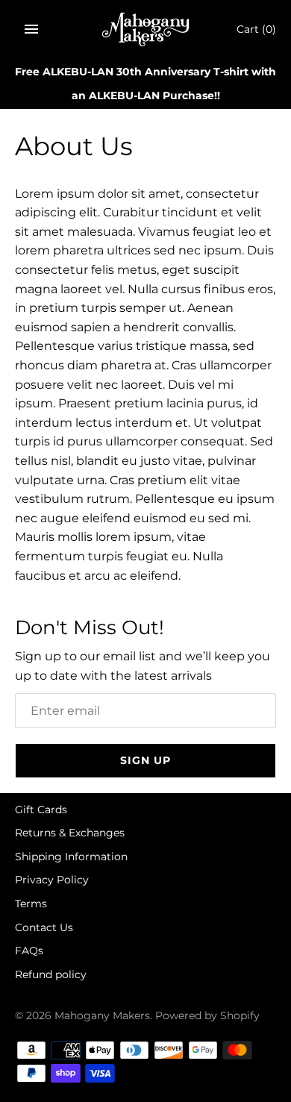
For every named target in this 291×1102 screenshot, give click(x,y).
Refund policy (51, 974)
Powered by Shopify (207, 1015)
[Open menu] (31, 29)
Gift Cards (41, 809)
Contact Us (44, 927)
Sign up (145, 760)
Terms (31, 904)
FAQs (29, 951)
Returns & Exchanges (70, 833)
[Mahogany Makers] (146, 29)
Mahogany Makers (102, 1015)
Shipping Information (71, 856)
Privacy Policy (52, 880)
